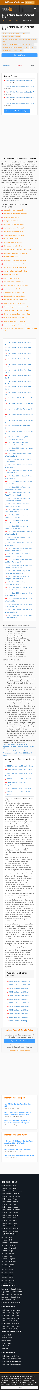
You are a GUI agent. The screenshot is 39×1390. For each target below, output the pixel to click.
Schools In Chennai (8, 1267)
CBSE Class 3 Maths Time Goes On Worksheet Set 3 (18, 533)
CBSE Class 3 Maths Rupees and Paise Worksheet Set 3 (17, 488)
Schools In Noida (7, 1240)
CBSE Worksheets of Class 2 (19, 1013)
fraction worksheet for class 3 (14, 235)
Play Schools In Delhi (8, 1300)
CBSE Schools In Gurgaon (10, 1199)
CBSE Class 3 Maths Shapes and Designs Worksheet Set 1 (17, 583)
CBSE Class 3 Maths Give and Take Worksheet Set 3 (18, 616)
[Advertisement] (19, 61)
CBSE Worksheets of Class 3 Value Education (18, 793)
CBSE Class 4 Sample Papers (11, 1318)
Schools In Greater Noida (10, 1242)
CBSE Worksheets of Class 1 (19, 1017)
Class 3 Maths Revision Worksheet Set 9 (20, 86)
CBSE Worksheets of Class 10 (19, 988)
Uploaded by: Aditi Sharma (11, 1108)
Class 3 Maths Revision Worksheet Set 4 (18, 377)
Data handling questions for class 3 (16, 307)
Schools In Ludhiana (8, 1280)
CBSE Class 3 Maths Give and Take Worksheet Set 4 (18, 611)
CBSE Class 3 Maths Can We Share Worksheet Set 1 (18, 483)
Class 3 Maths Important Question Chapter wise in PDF (19, 40)
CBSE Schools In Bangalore (10, 1207)
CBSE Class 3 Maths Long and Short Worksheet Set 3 (18, 588)
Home (3, 20)
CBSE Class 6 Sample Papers (11, 1323)
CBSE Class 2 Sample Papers (11, 1313)
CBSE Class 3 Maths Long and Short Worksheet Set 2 (18, 594)
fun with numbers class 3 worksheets (16, 310)
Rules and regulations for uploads (20, 1050)
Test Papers (5, 1346)
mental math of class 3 (11, 278)
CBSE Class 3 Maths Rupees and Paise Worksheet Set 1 (17, 499)
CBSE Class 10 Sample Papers (11, 1359)
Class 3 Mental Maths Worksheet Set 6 (19, 404)
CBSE (10, 20)
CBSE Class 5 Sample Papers (11, 1321)
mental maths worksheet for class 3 (16, 271)
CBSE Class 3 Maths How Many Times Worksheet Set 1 (17, 527)
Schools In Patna (7, 1269)
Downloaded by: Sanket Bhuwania (13, 1151)
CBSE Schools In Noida (9, 1188)
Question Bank (6, 1335)
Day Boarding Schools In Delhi (11, 1302)
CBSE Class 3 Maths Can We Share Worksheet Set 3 (18, 471)
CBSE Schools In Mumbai (10, 1201)
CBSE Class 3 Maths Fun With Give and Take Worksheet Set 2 (18, 561)
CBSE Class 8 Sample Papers (11, 1329)
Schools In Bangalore (8, 1259)
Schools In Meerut (7, 1272)
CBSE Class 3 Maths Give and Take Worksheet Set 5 (18, 605)
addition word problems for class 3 (15, 267)
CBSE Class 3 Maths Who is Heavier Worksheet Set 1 (18, 466)
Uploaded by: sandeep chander (13, 1116)
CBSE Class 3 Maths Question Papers (15, 744)
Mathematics (6, 50)
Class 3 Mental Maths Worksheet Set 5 (19, 410)
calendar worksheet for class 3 (14, 321)
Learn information (28, 1384)
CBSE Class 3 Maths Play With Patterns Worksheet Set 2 (16, 438)
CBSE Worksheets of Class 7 (19, 999)
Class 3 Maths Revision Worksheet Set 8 (15, 33)
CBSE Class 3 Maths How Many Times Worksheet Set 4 (17, 510)
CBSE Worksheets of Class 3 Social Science (18, 774)
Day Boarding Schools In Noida (12, 1292)
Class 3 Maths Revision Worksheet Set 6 (20, 97)
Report (19, 65)
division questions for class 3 (13, 246)
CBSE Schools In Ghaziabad (11, 1196)
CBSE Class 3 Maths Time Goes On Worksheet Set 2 (18, 538)
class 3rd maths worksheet (13, 242)
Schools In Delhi (7, 1237)
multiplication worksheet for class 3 (16, 213)
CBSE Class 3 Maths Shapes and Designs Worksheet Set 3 (17, 572)
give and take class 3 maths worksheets (17, 314)
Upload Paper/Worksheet (19, 1041)
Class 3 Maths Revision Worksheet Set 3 (18, 382)
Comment (6, 65)
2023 (20, 50)
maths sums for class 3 (12, 257)
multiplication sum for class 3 (13, 289)
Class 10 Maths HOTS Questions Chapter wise (19, 1155)
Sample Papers (6, 1343)
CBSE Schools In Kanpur (9, 1223)
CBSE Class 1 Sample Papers (11, 1310)
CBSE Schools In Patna (9, 1218)
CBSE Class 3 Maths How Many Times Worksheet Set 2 (17, 522)
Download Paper (19, 55)
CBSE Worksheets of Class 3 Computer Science (16, 784)
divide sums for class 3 (11, 217)
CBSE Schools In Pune (9, 1204)
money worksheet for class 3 (14, 264)
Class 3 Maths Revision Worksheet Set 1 (18, 393)
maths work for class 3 (11, 274)
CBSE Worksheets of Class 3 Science (20, 766)
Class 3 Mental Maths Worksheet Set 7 (19, 399)
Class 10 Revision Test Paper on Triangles (17, 1149)
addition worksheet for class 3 (14, 231)
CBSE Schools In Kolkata (10, 1212)
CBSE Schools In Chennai (10, 1215)
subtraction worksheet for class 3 (15, 253)
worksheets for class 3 (11, 239)
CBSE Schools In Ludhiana (10, 1228)
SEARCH (30, 2)
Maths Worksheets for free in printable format (17, 44)
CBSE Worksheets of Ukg (18, 1021)
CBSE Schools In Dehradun (10, 1231)
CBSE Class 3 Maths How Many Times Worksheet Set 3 (17, 516)
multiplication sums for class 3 (14, 228)
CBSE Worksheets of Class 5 (19, 1006)
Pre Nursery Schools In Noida (11, 1289)
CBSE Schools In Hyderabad (11, 1210)
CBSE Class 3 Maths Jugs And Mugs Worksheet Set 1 (19, 449)
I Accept (19, 1388)
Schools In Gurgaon (8, 1251)
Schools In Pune (7, 1256)
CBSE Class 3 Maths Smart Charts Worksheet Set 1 (18, 460)
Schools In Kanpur (7, 1275)
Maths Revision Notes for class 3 (14, 751)
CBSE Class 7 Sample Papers (11, 1326)
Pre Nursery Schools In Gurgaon (12, 1294)
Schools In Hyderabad (9, 1261)
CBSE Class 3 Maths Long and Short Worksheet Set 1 (18, 600)
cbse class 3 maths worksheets (14, 296)
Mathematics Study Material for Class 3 (15, 47)
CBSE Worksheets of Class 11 (19, 985)
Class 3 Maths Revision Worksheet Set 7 (20, 92)
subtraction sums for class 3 (13, 210)
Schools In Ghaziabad (9, 1248)
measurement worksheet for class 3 (16, 300)
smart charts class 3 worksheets (15, 303)
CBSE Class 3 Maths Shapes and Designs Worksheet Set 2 (17, 577)
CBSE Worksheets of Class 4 (19, 1010)
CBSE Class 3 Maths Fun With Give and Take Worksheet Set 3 (18, 555)
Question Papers (7, 1337)
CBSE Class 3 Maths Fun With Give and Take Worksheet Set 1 (18, 566)
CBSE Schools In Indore (9, 1226)
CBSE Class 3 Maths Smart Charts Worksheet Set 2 (18, 455)
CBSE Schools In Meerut (9, 1220)
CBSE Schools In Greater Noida (12, 1191)
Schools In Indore (7, 1277)
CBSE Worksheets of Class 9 (19, 992)
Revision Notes (6, 1340)
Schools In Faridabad (8, 1245)
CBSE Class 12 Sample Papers (11, 1364)
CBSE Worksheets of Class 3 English (19, 769)
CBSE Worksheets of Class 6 (19, 1003)
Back (32, 65)
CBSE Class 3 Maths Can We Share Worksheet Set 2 (18, 477)
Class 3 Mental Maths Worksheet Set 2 (19, 427)
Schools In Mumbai (8, 1253)
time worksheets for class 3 (13, 282)
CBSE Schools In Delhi (9, 1185)
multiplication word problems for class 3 (17, 249)
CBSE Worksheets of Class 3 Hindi (19, 788)
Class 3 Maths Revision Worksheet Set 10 (20, 80)
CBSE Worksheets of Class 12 (19, 981)
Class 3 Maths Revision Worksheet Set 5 (20, 103)
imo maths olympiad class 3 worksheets (17, 325)
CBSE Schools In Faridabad (10, 1193)
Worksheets (5, 1348)
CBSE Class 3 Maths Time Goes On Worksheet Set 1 (18, 544)
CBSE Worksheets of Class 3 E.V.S (19, 779)
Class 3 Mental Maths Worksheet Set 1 (19, 432)
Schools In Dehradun (8, 1283)
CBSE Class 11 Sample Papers (11, 1361)
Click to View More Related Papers (17, 111)
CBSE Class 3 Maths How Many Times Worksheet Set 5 (17, 505)
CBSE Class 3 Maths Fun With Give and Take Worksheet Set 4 (18, 549)
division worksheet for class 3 (14, 224)
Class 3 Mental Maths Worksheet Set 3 (19, 421)
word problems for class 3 (13, 221)
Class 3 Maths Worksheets (11, 36)
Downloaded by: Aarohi (10, 1145)
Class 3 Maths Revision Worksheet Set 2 (18, 388)
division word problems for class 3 (15, 260)
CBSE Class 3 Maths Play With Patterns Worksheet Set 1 (16, 443)
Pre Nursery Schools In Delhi (11, 1297)
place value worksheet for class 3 (15, 317)
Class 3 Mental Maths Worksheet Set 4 (19, 416)
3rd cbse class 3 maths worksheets (16, 285)
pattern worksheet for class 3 (14, 292)
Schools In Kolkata (8, 1264)
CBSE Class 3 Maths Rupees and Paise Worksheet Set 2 (17, 494)
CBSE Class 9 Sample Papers (11, 1356)
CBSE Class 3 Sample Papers (11, 1315)
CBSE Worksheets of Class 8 (19, 995)
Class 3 (18, 20)
